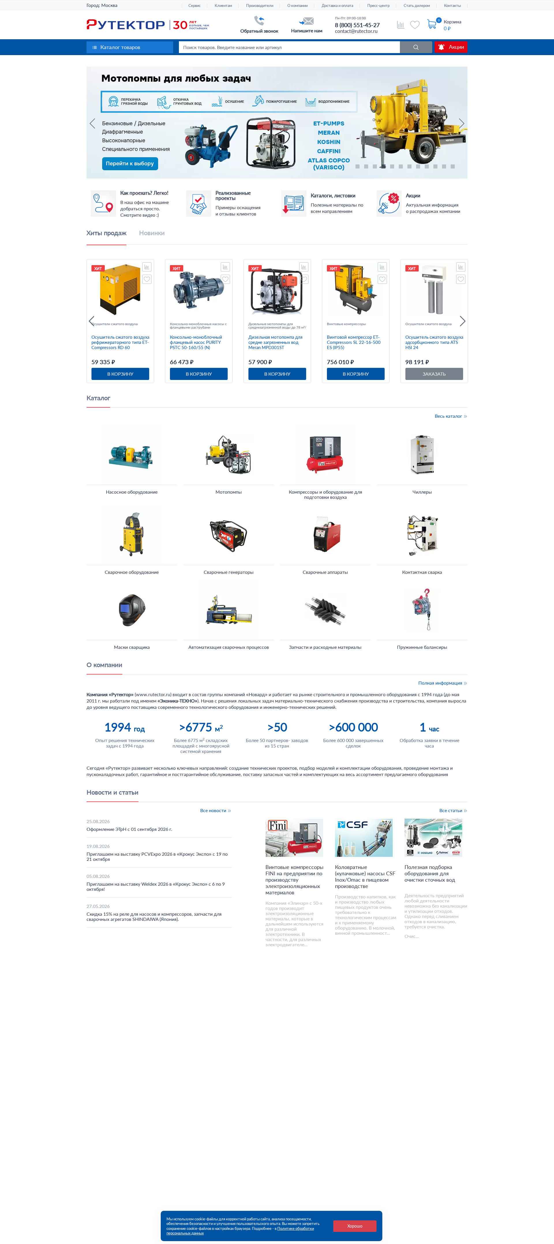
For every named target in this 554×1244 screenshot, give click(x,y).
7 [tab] (410, 167)
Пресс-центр (378, 5)
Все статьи (451, 810)
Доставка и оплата (337, 5)
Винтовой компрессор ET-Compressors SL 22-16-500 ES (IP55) (354, 342)
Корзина (452, 21)
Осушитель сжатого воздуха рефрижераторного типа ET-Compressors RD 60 (120, 342)
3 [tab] (376, 167)
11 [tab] (445, 167)
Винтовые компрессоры (346, 324)
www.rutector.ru (153, 694)
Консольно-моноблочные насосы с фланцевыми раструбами (198, 325)
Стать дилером (417, 5)
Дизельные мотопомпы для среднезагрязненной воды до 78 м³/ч (277, 325)
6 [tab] (402, 167)
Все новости (213, 810)
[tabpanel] (277, 69)
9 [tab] (428, 167)
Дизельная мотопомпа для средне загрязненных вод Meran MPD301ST (275, 342)
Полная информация (440, 682)
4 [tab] (384, 167)
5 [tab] (393, 167)
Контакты (452, 5)
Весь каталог (449, 416)
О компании (297, 5)
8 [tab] (419, 167)
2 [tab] (367, 167)
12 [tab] (453, 167)
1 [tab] (358, 167)
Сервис (194, 5)
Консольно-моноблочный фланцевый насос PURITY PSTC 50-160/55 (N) (196, 342)
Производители (259, 5)
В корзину (120, 373)
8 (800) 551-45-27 (357, 25)
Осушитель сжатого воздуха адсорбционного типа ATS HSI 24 (434, 342)
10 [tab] (436, 167)
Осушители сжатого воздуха (114, 324)
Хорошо (354, 1226)
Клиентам (223, 5)
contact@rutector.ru (356, 31)
